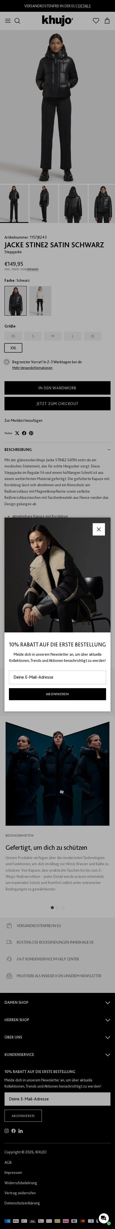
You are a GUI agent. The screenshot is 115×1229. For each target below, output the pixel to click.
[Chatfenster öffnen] (104, 1218)
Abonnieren (57, 694)
